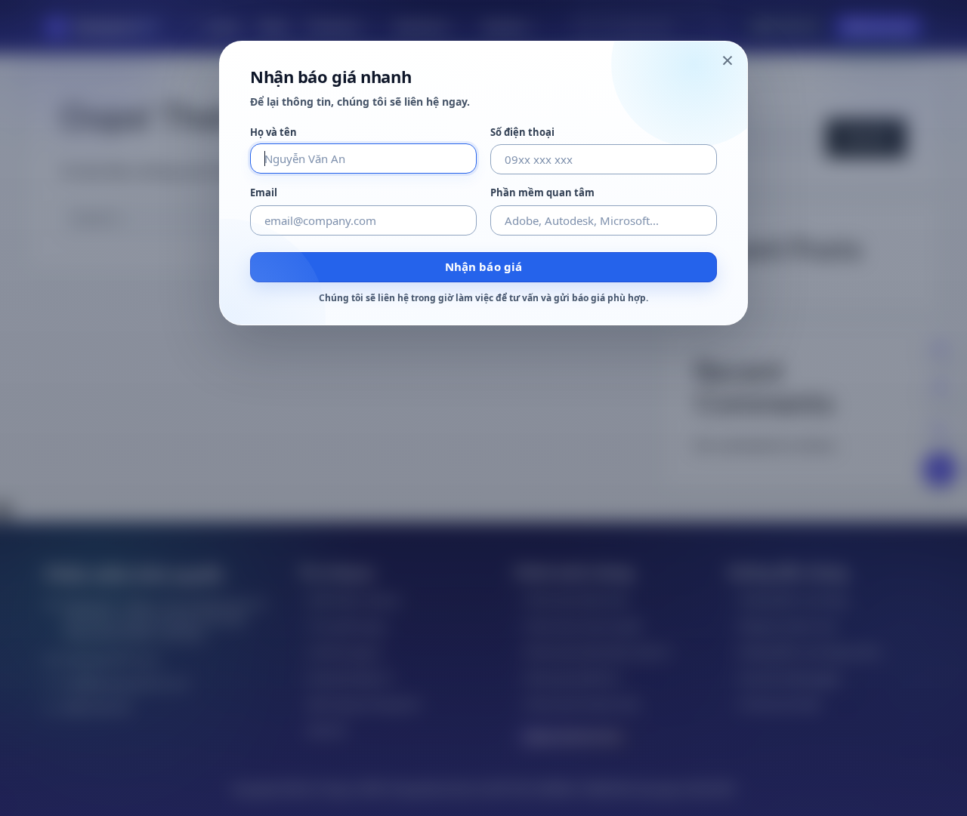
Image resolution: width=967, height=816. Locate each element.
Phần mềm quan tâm (542, 192)
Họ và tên (273, 132)
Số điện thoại (522, 132)
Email (263, 192)
